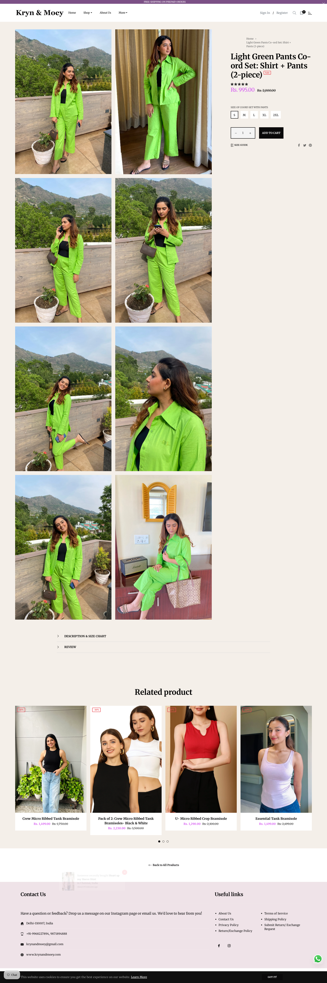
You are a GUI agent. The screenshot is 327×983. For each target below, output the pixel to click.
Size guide (241, 145)
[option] (50, 772)
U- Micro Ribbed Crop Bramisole (201, 819)
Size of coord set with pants (249, 107)
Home (250, 38)
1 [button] (159, 841)
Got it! (272, 977)
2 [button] (163, 841)
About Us (225, 913)
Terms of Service (276, 913)
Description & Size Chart (85, 636)
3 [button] (168, 841)
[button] (240, 84)
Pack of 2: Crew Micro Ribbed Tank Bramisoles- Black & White (126, 821)
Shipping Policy (275, 919)
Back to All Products (165, 865)
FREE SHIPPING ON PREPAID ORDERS (165, 1)
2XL (276, 115)
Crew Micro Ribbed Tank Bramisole (51, 819)
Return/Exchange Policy (235, 931)
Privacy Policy (229, 925)
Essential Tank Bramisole (276, 819)
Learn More (139, 977)
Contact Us (226, 919)
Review (70, 647)
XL (264, 115)
